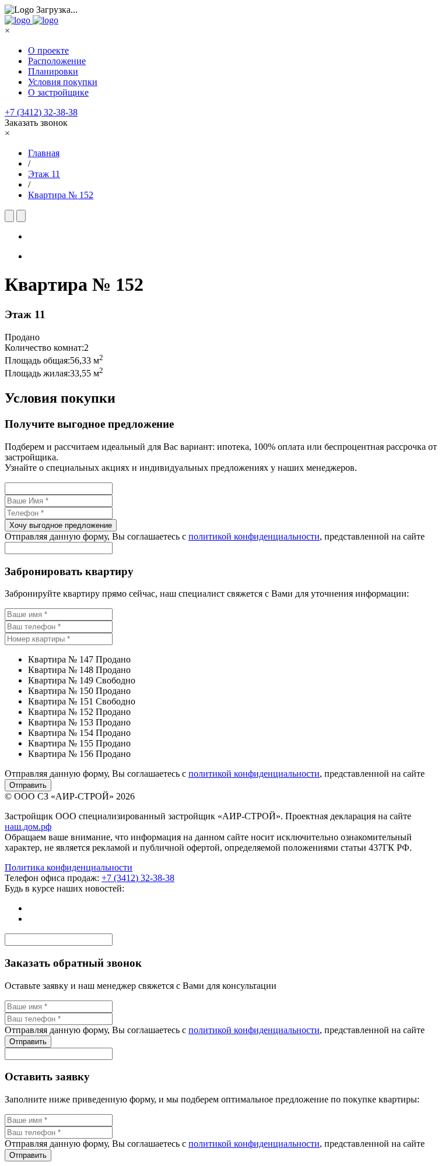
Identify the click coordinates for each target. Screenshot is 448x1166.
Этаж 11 (44, 174)
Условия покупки (62, 82)
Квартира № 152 (60, 195)
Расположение (57, 61)
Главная (44, 153)
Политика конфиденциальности (68, 867)
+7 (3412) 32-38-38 (41, 112)
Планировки (53, 71)
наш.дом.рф (28, 827)
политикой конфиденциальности (254, 536)
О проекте (48, 50)
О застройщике (58, 92)
